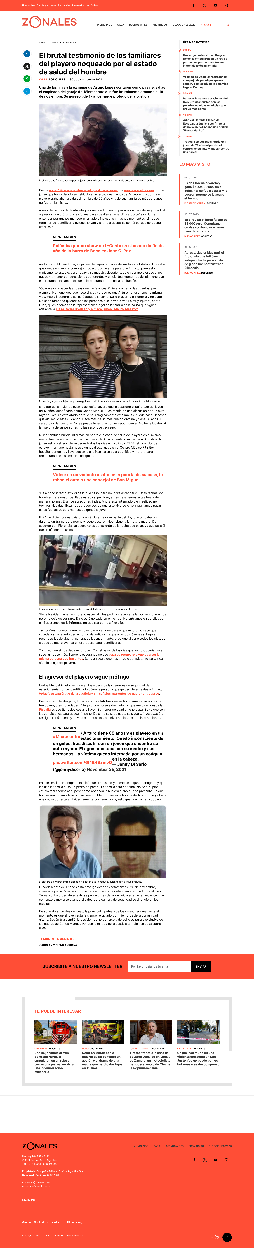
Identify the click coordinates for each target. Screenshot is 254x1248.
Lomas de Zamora (140, 1048)
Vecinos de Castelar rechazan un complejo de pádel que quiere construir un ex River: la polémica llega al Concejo (205, 82)
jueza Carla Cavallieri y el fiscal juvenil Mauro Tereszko (97, 309)
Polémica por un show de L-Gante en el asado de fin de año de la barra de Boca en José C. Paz (108, 248)
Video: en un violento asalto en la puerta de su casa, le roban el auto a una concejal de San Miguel (108, 477)
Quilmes (95, 5)
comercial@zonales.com (36, 1182)
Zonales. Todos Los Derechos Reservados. (62, 1235)
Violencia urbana (65, 944)
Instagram (226, 5)
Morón (86, 1048)
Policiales (69, 42)
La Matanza (184, 1048)
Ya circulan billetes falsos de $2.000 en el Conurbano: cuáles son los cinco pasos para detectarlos (205, 225)
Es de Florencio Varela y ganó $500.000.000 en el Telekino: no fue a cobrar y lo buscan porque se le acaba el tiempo (205, 190)
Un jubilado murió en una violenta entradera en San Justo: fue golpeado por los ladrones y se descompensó (198, 1058)
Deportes (207, 272)
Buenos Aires (138, 24)
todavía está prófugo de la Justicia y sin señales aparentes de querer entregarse (99, 693)
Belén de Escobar (80, 5)
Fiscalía (45, 709)
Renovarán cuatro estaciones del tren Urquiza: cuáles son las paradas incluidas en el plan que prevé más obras (205, 103)
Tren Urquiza (64, 5)
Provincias (160, 24)
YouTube (215, 5)
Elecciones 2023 (184, 24)
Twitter (204, 5)
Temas (54, 42)
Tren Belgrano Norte (46, 5)
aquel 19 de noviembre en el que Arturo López (83, 190)
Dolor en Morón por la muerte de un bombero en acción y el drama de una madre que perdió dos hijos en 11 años (102, 1060)
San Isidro (40, 1048)
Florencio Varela (195, 203)
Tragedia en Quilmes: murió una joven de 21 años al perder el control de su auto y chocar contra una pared (206, 147)
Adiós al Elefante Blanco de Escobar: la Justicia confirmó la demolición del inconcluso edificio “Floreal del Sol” (206, 125)
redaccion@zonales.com (36, 1186)
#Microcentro (66, 736)
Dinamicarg (74, 1222)
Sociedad (212, 203)
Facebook (193, 5)
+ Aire (55, 1222)
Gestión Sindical (33, 1222)
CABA (120, 24)
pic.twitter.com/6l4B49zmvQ (82, 762)
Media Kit (28, 1200)
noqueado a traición (139, 190)
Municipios (104, 24)
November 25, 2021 (106, 769)
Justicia (44, 944)
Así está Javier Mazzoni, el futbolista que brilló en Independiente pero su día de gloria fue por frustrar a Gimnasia (204, 260)
